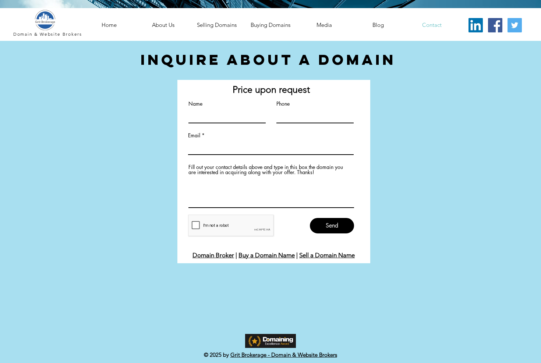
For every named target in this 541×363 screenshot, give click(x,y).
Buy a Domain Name (266, 255)
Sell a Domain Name (327, 255)
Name (195, 103)
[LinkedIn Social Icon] (475, 25)
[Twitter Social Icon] (515, 25)
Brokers (72, 34)
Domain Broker (213, 255)
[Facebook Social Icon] (495, 25)
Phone (283, 103)
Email (194, 135)
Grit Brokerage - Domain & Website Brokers (283, 354)
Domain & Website (38, 34)
